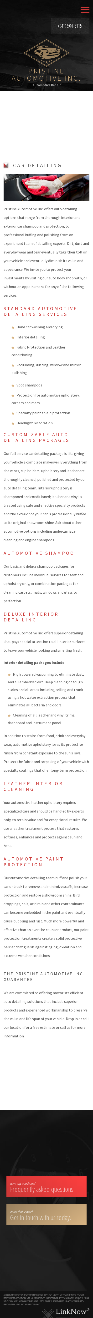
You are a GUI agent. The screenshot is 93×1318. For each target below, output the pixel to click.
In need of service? (40, 1215)
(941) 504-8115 (70, 26)
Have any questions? (42, 1187)
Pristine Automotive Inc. (47, 74)
